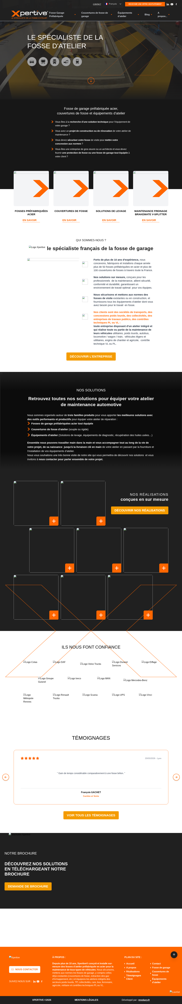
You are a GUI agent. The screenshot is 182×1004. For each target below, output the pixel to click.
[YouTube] (172, 4)
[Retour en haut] (174, 954)
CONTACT (97, 4)
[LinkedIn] (168, 4)
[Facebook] (176, 4)
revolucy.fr (144, 1000)
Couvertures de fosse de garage (94, 14)
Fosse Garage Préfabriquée (56, 14)
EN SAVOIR (30, 220)
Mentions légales (86, 1000)
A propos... (162, 14)
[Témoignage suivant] (176, 777)
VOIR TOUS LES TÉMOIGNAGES (91, 815)
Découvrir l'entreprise (91, 356)
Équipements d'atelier (125, 14)
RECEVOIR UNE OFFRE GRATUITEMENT (145, 4)
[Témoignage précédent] (5, 777)
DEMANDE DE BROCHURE (28, 886)
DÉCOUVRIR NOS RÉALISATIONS (139, 510)
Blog (147, 14)
